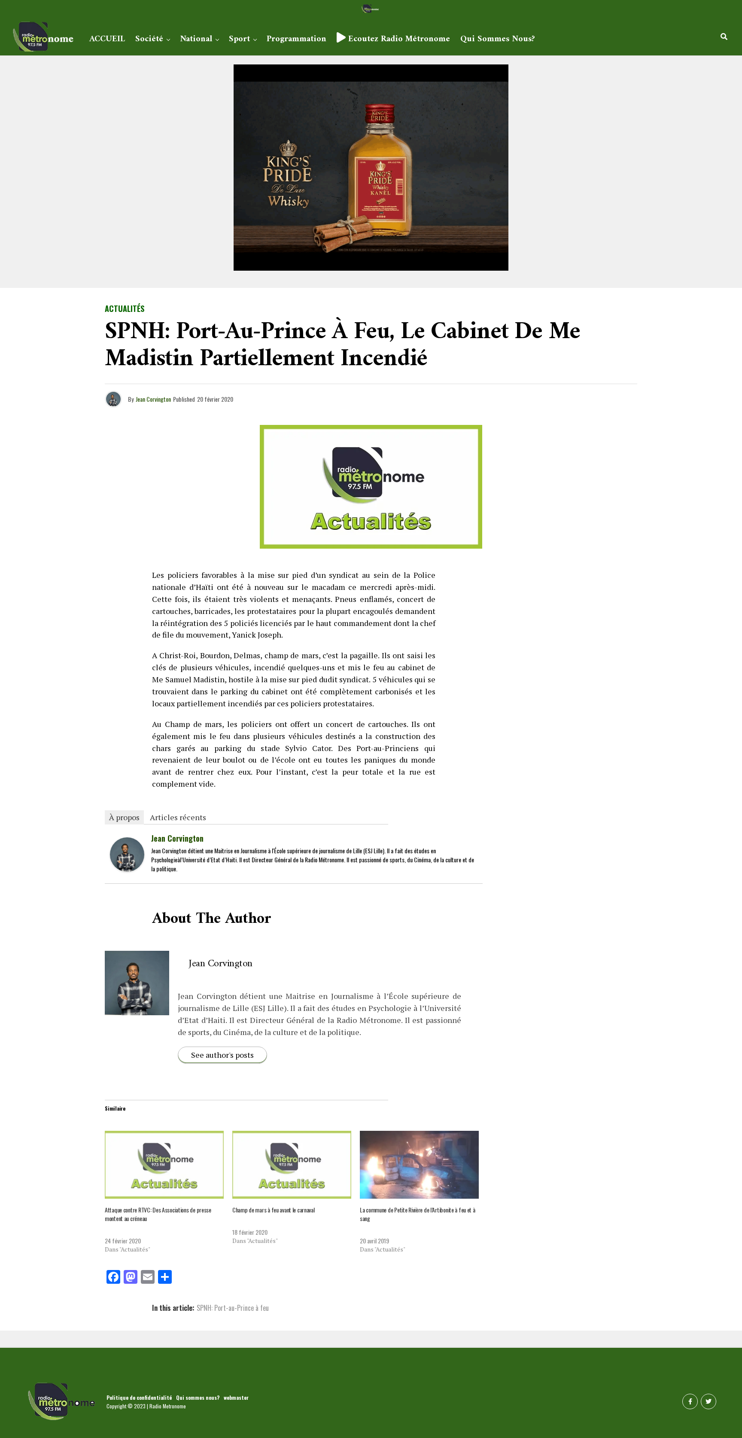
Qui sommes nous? (497, 39)
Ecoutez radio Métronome (398, 39)
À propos (124, 817)
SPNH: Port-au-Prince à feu (233, 1307)
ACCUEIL (107, 39)
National (196, 39)
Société (149, 39)
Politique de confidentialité (139, 1397)
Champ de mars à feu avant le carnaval (273, 1209)
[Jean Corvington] (127, 868)
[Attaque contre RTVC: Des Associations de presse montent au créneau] (164, 1165)
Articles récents (178, 817)
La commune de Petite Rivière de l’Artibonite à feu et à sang (417, 1214)
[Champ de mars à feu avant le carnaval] (291, 1165)
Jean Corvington (153, 398)
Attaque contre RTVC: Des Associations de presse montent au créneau (158, 1214)
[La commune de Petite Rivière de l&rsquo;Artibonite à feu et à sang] (419, 1165)
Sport (239, 39)
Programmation (296, 39)
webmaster (236, 1397)
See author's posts (222, 1055)
